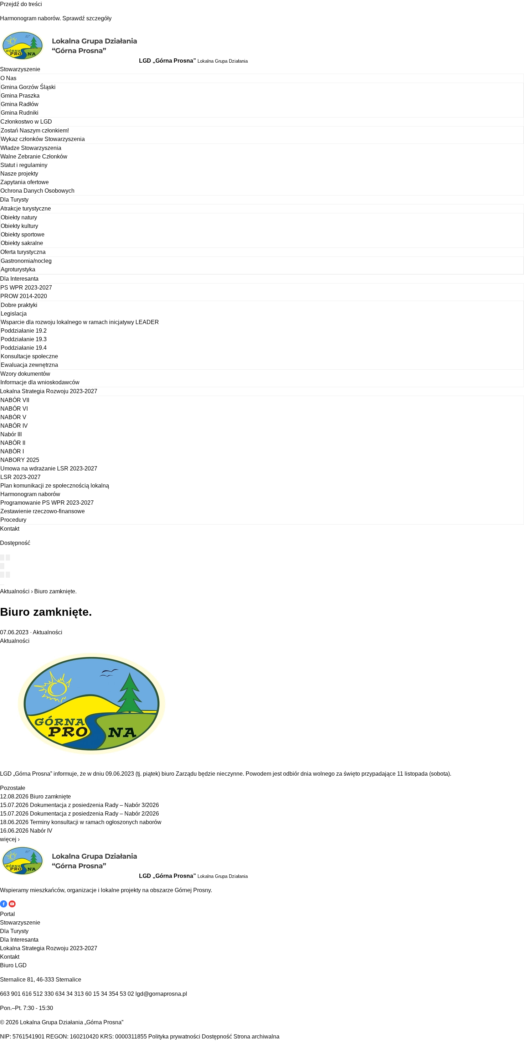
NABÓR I (12, 451)
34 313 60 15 (82, 994)
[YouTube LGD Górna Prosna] (12, 905)
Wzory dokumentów (25, 374)
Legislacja (14, 314)
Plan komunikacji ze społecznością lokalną (54, 486)
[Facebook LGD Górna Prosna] (4, 905)
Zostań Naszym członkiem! (35, 130)
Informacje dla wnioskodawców (39, 382)
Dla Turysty (14, 200)
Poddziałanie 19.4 (24, 348)
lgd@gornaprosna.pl (161, 994)
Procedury (13, 520)
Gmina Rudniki (19, 113)
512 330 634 (49, 994)
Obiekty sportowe (23, 234)
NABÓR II (12, 443)
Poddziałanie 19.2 (24, 331)
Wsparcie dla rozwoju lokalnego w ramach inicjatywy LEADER (80, 322)
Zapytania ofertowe (24, 182)
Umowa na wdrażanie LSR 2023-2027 (48, 468)
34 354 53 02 (117, 994)
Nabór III (11, 434)
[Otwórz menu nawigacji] (2, 584)
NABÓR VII (14, 400)
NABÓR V (13, 417)
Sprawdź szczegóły (87, 18)
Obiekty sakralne (22, 243)
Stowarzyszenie (20, 69)
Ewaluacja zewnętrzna (29, 365)
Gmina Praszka (20, 96)
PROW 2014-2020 (23, 296)
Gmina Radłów (19, 104)
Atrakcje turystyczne (25, 208)
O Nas (8, 78)
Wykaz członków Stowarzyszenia (43, 139)
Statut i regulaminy (23, 165)
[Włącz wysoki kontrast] (2, 558)
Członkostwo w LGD (26, 122)
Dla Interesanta (19, 279)
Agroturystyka (18, 269)
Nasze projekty (19, 174)
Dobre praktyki (19, 305)
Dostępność (217, 1037)
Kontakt (9, 529)
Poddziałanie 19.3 (24, 339)
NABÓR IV (14, 426)
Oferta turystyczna (23, 252)
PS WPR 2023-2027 (26, 288)
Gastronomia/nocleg (26, 261)
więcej (10, 839)
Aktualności (15, 591)
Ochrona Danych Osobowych (37, 191)
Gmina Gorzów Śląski (28, 87)
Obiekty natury (19, 217)
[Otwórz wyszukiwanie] (2, 566)
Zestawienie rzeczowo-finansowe (42, 511)
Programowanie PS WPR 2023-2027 (47, 503)
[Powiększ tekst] (8, 558)
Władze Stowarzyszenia (30, 148)
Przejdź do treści (21, 4)
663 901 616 (16, 994)
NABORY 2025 (19, 460)
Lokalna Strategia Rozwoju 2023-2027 (48, 391)
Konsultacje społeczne (29, 356)
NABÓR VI (14, 409)
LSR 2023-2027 (20, 477)
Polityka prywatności (174, 1037)
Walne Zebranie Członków (33, 156)
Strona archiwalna (256, 1037)
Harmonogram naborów (30, 494)
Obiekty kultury (19, 226)
